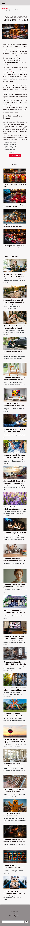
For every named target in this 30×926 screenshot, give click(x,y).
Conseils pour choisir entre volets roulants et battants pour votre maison (14, 690)
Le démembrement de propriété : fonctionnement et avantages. (13, 226)
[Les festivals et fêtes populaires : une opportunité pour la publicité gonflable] (15, 805)
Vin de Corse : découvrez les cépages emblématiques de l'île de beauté (14, 741)
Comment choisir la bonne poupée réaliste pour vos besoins (14, 586)
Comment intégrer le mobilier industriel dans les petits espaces (15, 664)
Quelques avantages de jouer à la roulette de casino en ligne (13, 246)
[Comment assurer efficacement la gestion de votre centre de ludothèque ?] (15, 857)
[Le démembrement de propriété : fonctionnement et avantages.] (14, 216)
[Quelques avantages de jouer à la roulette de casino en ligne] (14, 236)
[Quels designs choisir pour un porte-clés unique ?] (15, 317)
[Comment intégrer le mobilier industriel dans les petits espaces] (15, 653)
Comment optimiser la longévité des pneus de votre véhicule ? (12, 354)
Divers (7, 8)
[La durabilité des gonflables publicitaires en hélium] (15, 882)
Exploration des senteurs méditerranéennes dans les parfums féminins (14, 509)
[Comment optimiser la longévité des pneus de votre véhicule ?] (15, 343)
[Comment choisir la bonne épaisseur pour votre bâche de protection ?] (15, 446)
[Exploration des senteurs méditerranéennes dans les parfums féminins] (15, 498)
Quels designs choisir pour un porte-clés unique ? (14, 327)
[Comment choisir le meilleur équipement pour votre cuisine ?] (15, 550)
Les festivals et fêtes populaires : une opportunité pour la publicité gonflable (11, 817)
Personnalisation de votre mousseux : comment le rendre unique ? (14, 302)
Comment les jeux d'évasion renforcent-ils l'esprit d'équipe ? (14, 535)
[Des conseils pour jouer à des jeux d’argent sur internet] (14, 196)
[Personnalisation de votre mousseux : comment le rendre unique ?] (15, 291)
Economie (14, 909)
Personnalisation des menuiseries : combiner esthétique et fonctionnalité (14, 766)
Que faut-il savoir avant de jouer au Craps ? (14, 185)
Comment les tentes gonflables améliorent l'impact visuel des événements (12, 717)
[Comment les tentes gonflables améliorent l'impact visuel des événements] (15, 705)
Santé (14, 913)
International (14, 911)
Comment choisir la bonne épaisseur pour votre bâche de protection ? (14, 457)
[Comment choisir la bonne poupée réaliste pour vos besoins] (15, 576)
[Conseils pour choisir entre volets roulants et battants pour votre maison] (15, 679)
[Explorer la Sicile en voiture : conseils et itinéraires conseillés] (15, 472)
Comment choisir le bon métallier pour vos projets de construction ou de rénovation (14, 842)
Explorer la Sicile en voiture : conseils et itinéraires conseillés (14, 483)
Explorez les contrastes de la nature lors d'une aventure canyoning (14, 431)
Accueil (3, 8)
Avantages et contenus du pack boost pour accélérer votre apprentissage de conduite (14, 277)
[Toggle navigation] (3, 2)
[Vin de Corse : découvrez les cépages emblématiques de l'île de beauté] (15, 731)
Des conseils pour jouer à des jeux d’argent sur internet (14, 205)
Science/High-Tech (14, 916)
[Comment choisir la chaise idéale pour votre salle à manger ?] (15, 369)
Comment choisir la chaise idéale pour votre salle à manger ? (14, 379)
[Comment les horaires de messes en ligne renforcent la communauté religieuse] (15, 627)
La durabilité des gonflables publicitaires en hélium (14, 893)
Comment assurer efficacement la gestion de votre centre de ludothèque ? (14, 868)
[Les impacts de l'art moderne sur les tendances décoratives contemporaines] (15, 395)
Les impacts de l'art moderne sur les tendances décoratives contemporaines (14, 406)
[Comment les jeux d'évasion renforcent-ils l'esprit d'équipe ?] (15, 524)
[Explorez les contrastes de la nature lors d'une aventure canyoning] (15, 421)
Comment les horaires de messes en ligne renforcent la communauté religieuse (14, 638)
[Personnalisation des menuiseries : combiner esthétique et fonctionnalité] (15, 755)
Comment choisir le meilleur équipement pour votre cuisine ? (14, 560)
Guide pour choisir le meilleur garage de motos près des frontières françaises (14, 613)
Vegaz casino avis (14, 71)
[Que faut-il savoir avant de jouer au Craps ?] (14, 176)
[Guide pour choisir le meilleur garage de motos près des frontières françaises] (15, 602)
